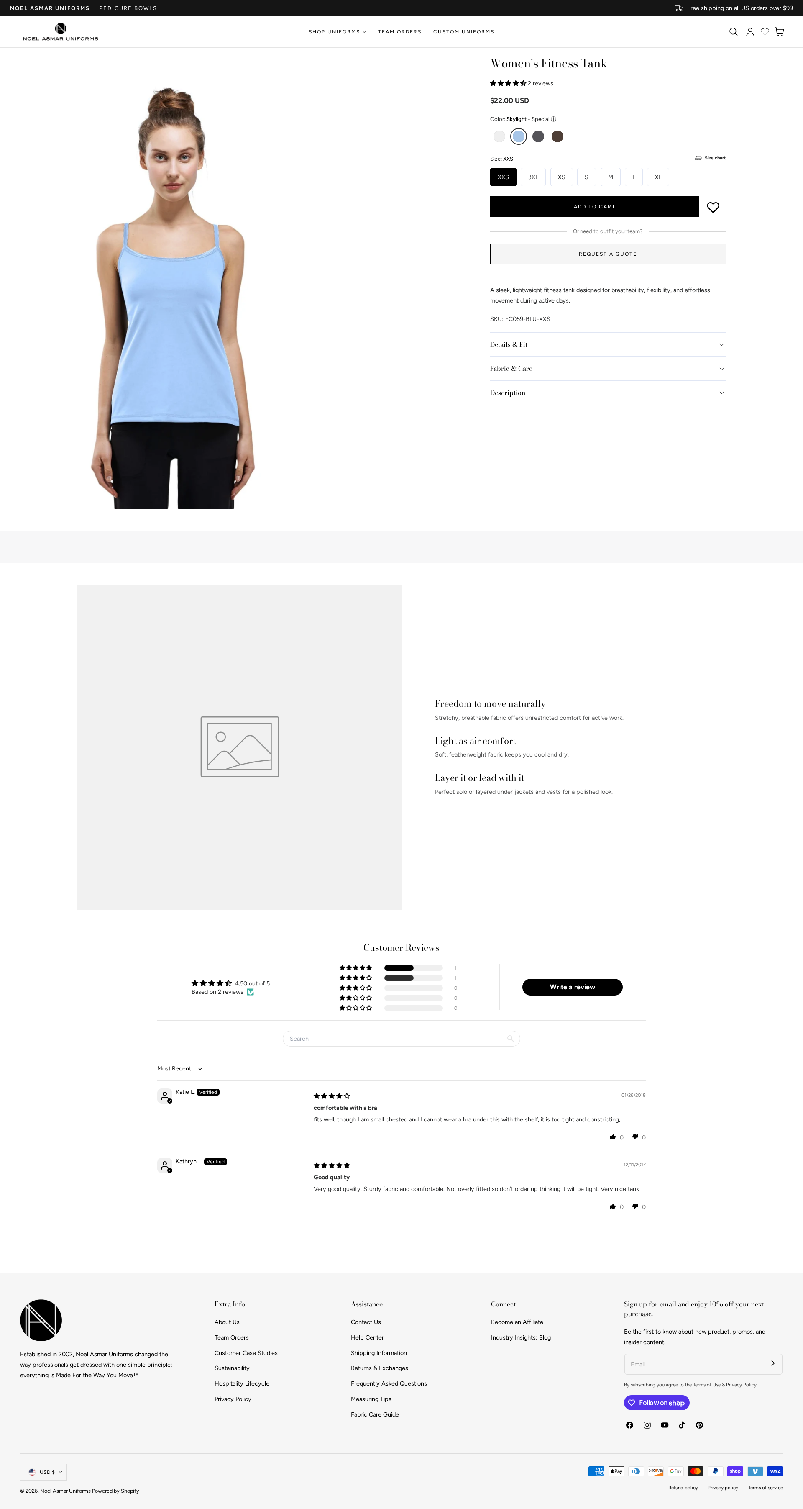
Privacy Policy (233, 1399)
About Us (227, 1322)
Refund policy (683, 1488)
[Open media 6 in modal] (254, 71)
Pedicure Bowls (128, 8)
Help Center (367, 1337)
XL (658, 177)
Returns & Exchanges (379, 1368)
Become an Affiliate (517, 1322)
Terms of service (765, 1488)
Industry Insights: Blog (521, 1337)
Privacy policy (723, 1488)
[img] (332, 1096)
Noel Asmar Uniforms (50, 8)
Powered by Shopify (115, 1491)
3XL (533, 177)
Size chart (715, 158)
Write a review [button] (572, 987)
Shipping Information (379, 1353)
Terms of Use (707, 1385)
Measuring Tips (371, 1399)
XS (561, 177)
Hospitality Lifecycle (242, 1383)
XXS (503, 177)
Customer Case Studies (246, 1353)
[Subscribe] (773, 1363)
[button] (733, 31)
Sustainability (232, 1368)
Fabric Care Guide (375, 1414)
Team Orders (232, 1337)
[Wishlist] (765, 32)
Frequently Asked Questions (389, 1383)
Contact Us (366, 1322)
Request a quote (608, 254)
